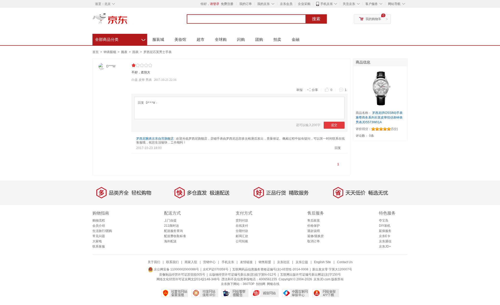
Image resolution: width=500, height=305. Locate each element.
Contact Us (345, 262)
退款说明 (313, 231)
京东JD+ (385, 246)
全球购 (221, 39)
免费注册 (227, 4)
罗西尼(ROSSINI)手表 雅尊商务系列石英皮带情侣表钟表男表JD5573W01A (379, 117)
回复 (338, 148)
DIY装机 (384, 226)
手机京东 (326, 4)
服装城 (158, 39)
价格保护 (313, 226)
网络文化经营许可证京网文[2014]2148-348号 (188, 279)
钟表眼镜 (110, 52)
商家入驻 (191, 262)
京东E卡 (384, 236)
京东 (127, 21)
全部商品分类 (120, 39)
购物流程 (98, 220)
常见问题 (98, 236)
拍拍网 (260, 284)
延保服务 (385, 231)
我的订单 (245, 4)
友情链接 (246, 262)
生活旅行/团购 (102, 231)
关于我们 (154, 262)
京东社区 (283, 262)
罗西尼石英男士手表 (157, 52)
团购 (259, 39)
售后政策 (313, 220)
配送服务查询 (173, 231)
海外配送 (170, 241)
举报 (299, 90)
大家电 (97, 241)
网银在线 (273, 284)
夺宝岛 (383, 220)
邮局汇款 (242, 236)
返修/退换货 (315, 236)
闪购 (241, 39)
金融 (295, 39)
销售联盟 (265, 262)
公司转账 (242, 241)
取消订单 (313, 241)
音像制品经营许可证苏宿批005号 (182, 274)
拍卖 (277, 39)
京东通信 (385, 241)
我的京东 (263, 4)
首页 (95, 52)
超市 (200, 39)
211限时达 (171, 226)
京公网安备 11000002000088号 (176, 269)
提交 (334, 125)
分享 (315, 90)
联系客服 (98, 246)
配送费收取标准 (175, 236)
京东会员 (286, 4)
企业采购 (304, 4)
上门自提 (170, 220)
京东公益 (302, 262)
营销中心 (209, 262)
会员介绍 (98, 226)
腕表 (124, 52)
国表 (135, 52)
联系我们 (172, 262)
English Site (322, 262)
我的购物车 (373, 19)
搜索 (316, 19)
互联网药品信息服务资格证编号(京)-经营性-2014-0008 (270, 269)
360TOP (248, 284)
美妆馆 (180, 39)
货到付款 (242, 220)
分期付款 (242, 231)
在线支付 (242, 226)
